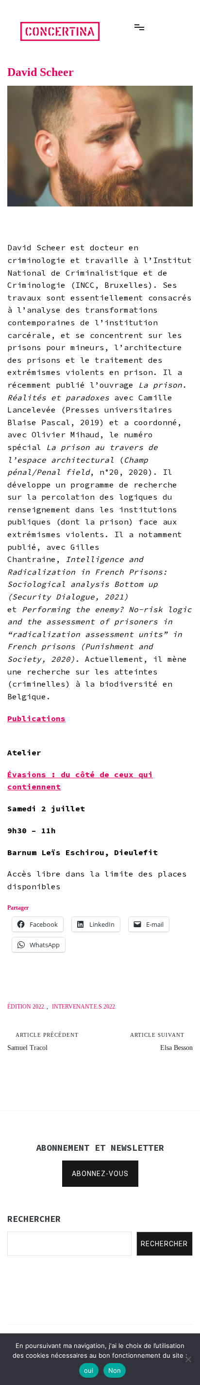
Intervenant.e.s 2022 (83, 1006)
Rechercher (164, 1244)
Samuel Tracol (43, 1041)
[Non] (188, 1359)
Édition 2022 (25, 1006)
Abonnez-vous (100, 1174)
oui (89, 1370)
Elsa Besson (161, 1041)
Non (114, 1370)
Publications (36, 718)
